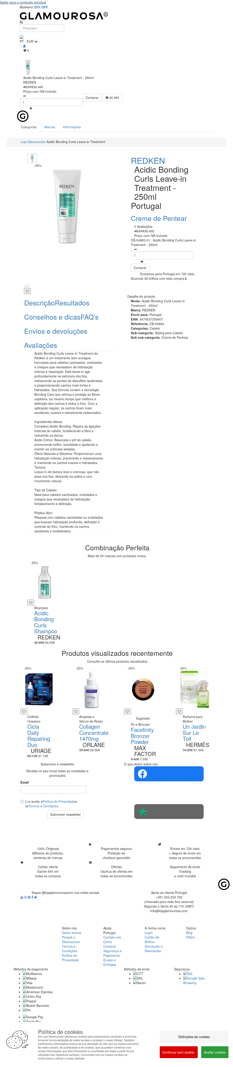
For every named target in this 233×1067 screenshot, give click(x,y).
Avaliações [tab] (40, 345)
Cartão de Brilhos (152, 939)
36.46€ (113, 97)
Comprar (92, 97)
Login (149, 932)
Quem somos (71, 932)
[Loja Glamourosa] (116, 16)
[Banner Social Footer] (169, 773)
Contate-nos (112, 937)
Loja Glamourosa (32, 141)
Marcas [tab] (49, 127)
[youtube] (22, 897)
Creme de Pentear (159, 218)
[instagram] (26, 897)
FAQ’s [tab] (90, 317)
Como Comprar (109, 944)
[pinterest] (29, 897)
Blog (189, 932)
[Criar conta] (24, 46)
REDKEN (148, 160)
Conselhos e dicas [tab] (52, 317)
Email (24, 782)
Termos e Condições (43, 806)
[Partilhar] (27, 286)
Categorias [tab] (29, 127)
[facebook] (32, 897)
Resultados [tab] (72, 303)
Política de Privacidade (59, 801)
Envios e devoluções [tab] (55, 331)
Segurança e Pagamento (112, 953)
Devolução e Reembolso (154, 948)
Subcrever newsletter (65, 814)
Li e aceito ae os (51, 803)
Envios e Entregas (109, 962)
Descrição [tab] (39, 303)
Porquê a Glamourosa (71, 939)
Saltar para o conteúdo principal (23, 2)
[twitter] (35, 897)
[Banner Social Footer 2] (169, 811)
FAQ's (190, 937)
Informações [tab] (72, 127)
